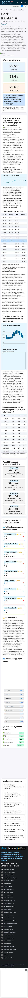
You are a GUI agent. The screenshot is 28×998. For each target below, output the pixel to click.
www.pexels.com (10, 55)
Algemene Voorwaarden (11, 968)
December (6, 451)
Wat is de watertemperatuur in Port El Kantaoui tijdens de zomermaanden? (13, 804)
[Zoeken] (18, 2)
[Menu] (25, 2)
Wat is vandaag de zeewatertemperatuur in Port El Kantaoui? (13, 786)
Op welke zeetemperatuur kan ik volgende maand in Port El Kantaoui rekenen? (13, 837)
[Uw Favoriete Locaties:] (21, 2)
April (6, 427)
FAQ (2, 968)
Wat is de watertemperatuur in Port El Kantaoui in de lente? (13, 812)
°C (22, 6)
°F (25, 6)
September (6, 442)
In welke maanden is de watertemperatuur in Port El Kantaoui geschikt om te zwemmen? (12, 795)
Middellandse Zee (18, 10)
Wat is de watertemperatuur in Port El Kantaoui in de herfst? (13, 818)
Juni (6, 433)
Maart (6, 424)
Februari (6, 421)
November (6, 448)
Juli (6, 436)
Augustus (6, 439)
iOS (17, 102)
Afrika (3, 10)
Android (6, 104)
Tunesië (8, 10)
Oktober (6, 445)
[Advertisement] (14, 764)
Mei (6, 430)
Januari (6, 418)
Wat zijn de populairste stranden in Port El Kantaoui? (13, 830)
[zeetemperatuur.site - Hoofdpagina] (7, 2)
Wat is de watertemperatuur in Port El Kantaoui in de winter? (13, 824)
